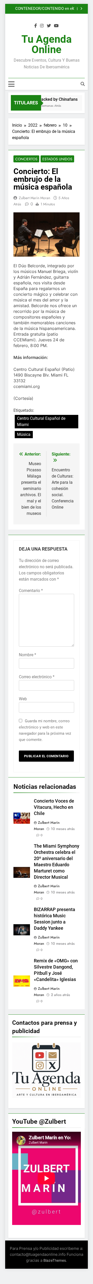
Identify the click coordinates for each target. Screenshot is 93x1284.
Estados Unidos (57, 159)
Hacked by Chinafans (56, 99)
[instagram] (41, 26)
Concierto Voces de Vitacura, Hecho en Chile (54, 807)
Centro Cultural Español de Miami (41, 421)
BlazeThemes (54, 1260)
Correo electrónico (37, 676)
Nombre (27, 654)
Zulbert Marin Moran (34, 197)
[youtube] (56, 26)
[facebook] (35, 26)
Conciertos (26, 159)
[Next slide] (81, 8)
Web (23, 698)
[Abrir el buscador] (83, 84)
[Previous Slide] (73, 8)
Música (23, 434)
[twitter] (48, 26)
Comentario (31, 590)
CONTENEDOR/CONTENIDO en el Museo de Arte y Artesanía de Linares (41, 9)
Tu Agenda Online (46, 44)
